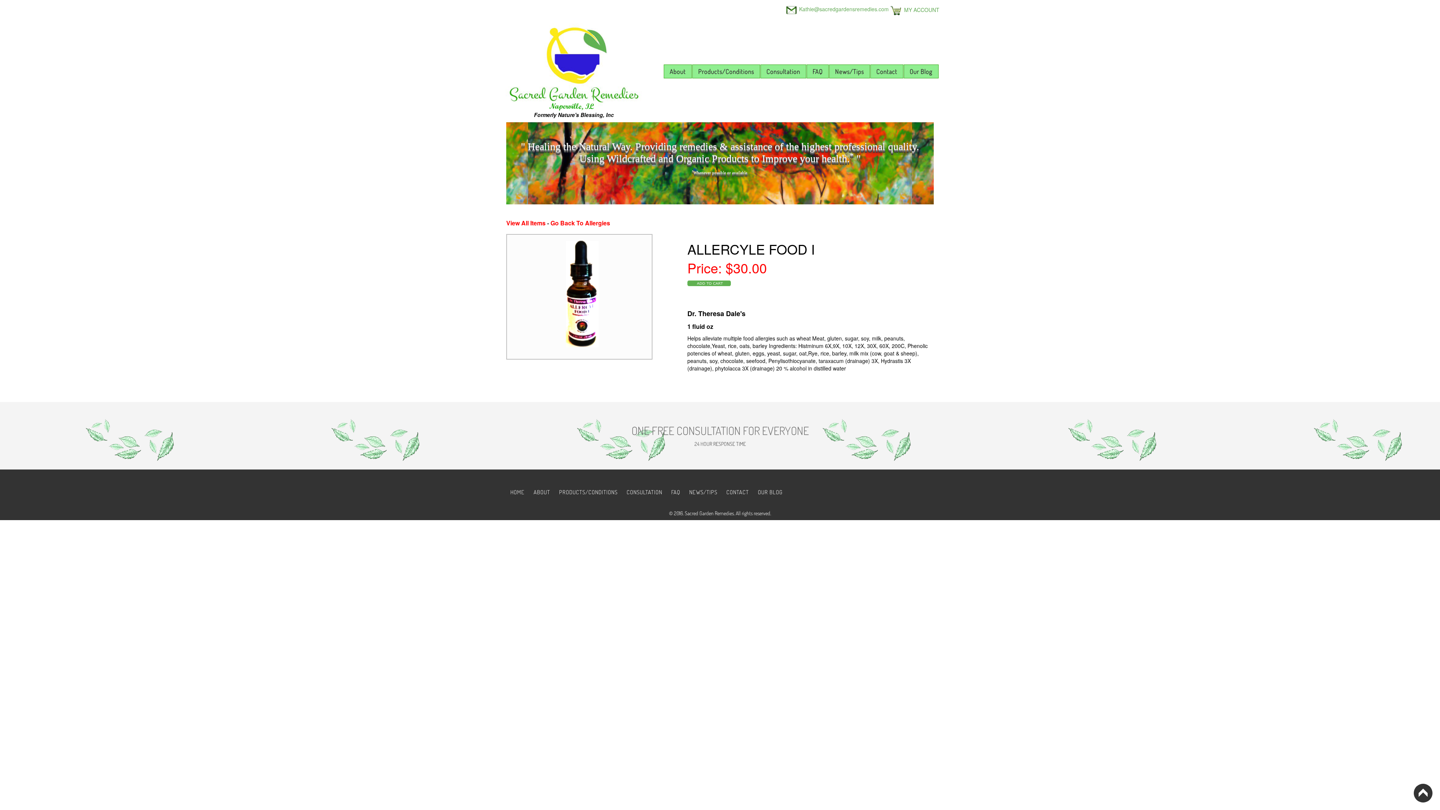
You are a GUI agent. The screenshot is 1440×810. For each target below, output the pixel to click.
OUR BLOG (770, 492)
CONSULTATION (644, 492)
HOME (517, 492)
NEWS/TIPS (703, 492)
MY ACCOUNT (921, 10)
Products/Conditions (726, 71)
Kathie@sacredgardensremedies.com (844, 9)
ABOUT (542, 492)
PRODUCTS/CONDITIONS (588, 492)
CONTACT (737, 492)
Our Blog (921, 71)
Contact (886, 71)
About (678, 71)
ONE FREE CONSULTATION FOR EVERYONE (720, 430)
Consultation (783, 71)
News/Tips (849, 71)
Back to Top (1423, 793)
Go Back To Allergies (580, 223)
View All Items (526, 223)
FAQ (818, 71)
